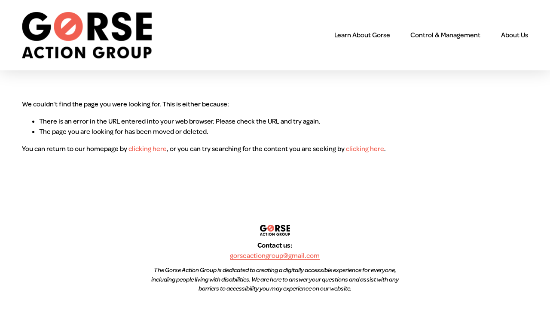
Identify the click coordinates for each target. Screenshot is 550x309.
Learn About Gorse (362, 35)
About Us (514, 35)
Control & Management (445, 35)
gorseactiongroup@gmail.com (275, 256)
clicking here (147, 149)
